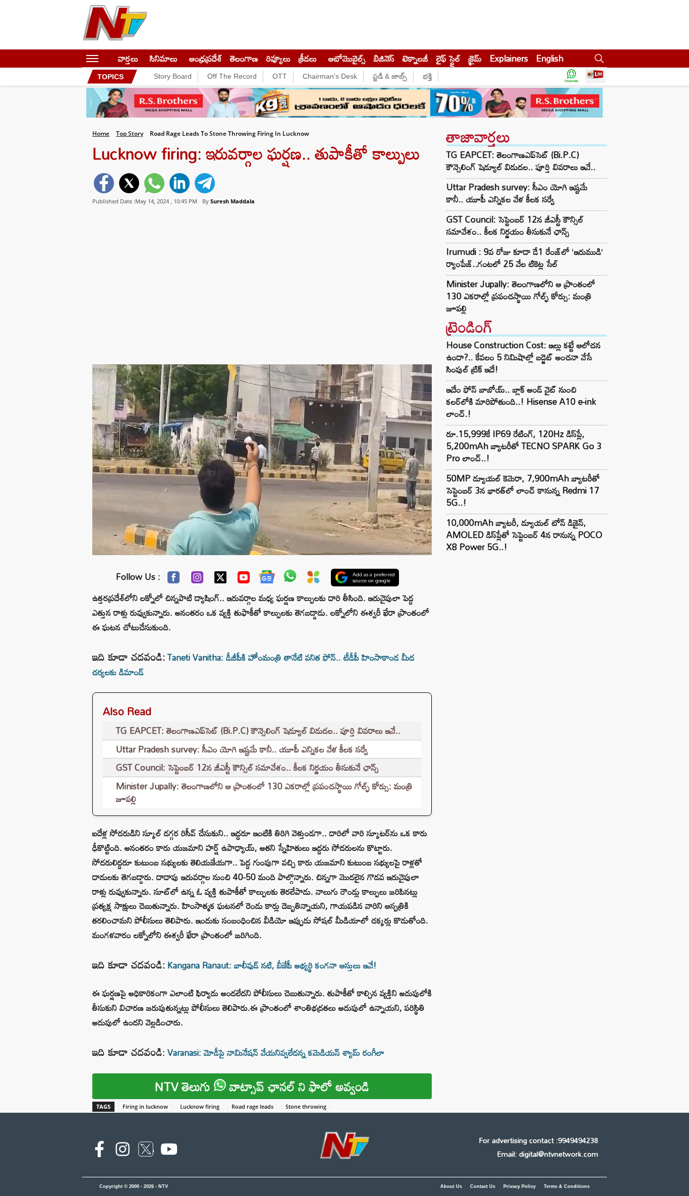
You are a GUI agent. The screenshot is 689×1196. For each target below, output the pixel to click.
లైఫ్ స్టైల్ (448, 58)
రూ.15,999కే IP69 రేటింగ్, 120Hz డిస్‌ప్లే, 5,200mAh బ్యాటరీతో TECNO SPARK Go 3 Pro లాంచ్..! (524, 445)
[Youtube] (244, 579)
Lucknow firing (199, 1106)
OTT (279, 76)
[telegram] (205, 183)
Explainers (509, 58)
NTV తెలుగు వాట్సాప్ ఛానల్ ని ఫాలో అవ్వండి (262, 1086)
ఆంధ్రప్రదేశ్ (205, 58)
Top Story (129, 133)
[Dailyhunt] (313, 579)
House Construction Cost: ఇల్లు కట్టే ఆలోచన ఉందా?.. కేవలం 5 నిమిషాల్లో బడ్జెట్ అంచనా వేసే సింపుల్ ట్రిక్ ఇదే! (523, 357)
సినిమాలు (164, 58)
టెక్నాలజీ (415, 58)
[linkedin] (179, 183)
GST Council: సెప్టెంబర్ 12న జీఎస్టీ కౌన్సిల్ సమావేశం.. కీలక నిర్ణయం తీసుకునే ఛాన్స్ (247, 767)
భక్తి (427, 76)
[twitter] (129, 183)
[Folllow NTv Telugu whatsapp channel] (571, 76)
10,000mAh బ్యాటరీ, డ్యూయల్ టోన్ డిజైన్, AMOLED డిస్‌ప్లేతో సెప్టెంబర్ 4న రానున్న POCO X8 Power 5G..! (524, 534)
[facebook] (104, 183)
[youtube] (169, 1151)
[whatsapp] (154, 183)
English (549, 58)
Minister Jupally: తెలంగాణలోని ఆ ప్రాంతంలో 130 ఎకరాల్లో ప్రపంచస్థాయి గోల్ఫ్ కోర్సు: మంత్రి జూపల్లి (264, 792)
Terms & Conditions (567, 1186)
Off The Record (232, 76)
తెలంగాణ (244, 58)
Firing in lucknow (145, 1106)
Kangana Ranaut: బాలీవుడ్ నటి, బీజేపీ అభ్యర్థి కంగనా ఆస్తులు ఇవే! (272, 965)
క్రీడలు (308, 58)
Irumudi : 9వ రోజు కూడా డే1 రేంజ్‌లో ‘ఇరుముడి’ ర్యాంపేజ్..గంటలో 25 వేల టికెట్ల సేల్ (524, 258)
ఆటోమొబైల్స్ (347, 58)
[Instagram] (197, 579)
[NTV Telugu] (115, 24)
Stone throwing (305, 1106)
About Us (451, 1186)
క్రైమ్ (475, 58)
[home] (108, 58)
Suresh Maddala (232, 201)
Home (100, 133)
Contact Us (482, 1186)
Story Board (173, 76)
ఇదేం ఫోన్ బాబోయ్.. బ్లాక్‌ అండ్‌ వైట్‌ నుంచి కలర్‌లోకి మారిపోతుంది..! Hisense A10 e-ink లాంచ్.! (521, 401)
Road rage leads (252, 1106)
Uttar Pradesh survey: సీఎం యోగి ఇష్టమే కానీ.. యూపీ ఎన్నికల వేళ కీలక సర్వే (242, 749)
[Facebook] (173, 579)
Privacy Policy (519, 1186)
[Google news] (267, 579)
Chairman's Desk (330, 76)
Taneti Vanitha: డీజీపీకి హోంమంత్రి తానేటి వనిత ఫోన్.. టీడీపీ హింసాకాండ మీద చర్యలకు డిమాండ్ (253, 664)
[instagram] (122, 1151)
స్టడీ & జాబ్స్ (390, 76)
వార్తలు (128, 58)
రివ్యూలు (278, 58)
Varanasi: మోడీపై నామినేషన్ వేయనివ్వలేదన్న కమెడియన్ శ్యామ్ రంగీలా (275, 1052)
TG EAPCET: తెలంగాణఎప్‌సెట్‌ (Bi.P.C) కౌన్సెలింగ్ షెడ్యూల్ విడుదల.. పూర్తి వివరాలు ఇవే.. (258, 730)
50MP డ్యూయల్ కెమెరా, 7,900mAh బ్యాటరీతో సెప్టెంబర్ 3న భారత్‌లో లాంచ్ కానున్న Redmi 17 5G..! (523, 490)
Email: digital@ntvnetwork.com (547, 1154)
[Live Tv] (595, 76)
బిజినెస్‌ (384, 58)
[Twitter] (220, 579)
